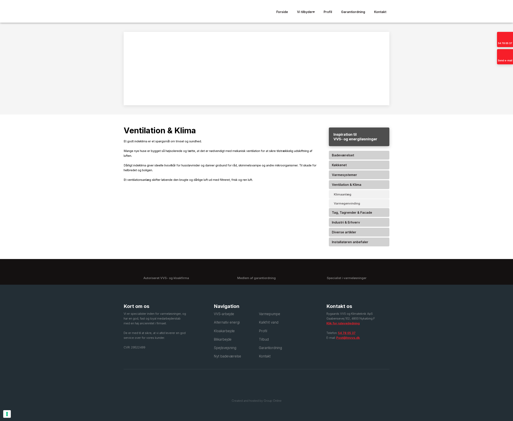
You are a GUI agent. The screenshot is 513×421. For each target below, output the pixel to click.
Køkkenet (339, 165)
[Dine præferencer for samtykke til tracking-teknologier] (7, 414)
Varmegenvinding (347, 203)
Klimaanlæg (342, 194)
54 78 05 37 (346, 333)
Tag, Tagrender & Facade (352, 212)
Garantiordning (353, 12)
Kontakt (380, 12)
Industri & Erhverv (346, 222)
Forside (282, 12)
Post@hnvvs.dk (348, 338)
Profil (328, 12)
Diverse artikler (344, 232)
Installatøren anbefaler (350, 242)
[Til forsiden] (166, 11)
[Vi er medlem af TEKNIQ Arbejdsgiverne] (257, 386)
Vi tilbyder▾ (306, 12)
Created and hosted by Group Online (257, 401)
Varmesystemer (344, 175)
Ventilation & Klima (346, 185)
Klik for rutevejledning (343, 323)
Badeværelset (343, 155)
